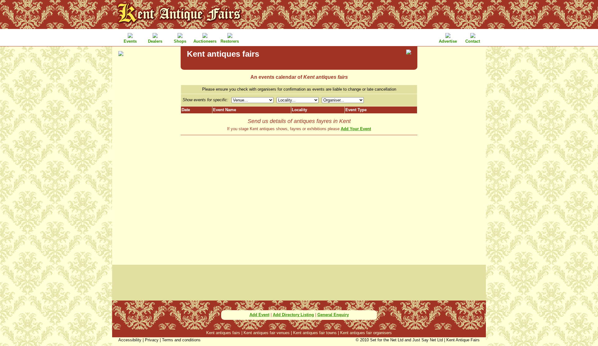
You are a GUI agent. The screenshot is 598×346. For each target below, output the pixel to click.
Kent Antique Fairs (463, 340)
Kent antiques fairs (223, 332)
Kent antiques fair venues (267, 332)
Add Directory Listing (293, 314)
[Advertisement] (146, 158)
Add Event (259, 314)
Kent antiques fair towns (315, 332)
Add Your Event (356, 128)
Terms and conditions (181, 340)
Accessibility (129, 340)
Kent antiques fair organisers (366, 332)
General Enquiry (333, 314)
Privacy (152, 340)
